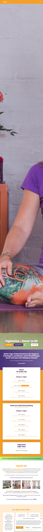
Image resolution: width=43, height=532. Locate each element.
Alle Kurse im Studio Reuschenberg (21, 407)
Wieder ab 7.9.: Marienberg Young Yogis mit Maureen (21, 387)
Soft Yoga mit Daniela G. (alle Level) (21, 426)
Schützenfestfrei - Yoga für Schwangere (21, 392)
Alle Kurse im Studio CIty (21, 373)
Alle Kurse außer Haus (21, 448)
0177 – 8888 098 (33, 499)
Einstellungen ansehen (36, 527)
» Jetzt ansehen (21, 363)
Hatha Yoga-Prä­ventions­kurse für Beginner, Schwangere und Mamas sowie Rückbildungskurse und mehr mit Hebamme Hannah (21, 356)
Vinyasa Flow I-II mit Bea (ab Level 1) (21, 431)
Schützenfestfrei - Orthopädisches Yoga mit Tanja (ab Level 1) (21, 397)
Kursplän (9, 492)
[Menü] (40, 1)
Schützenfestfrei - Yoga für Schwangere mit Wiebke (21, 421)
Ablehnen (27, 527)
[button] (40, 518)
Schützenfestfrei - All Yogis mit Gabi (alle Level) (21, 381)
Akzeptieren (19, 527)
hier (23, 495)
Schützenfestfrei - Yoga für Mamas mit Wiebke (21, 415)
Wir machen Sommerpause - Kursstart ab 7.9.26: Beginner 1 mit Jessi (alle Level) (21, 436)
